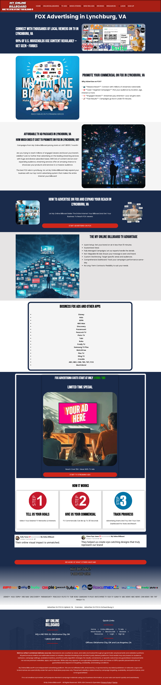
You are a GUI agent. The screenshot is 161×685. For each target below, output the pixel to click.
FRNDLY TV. (80, 600)
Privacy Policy (106, 682)
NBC (75, 362)
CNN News (145, 597)
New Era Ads (89, 6)
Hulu (13, 597)
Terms (115, 682)
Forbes (33, 46)
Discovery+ (35, 597)
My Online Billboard (17, 4)
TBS (83, 362)
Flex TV (110, 597)
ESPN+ (18, 597)
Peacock (57, 597)
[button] (17, 544)
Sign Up (131, 6)
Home (38, 6)
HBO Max (25, 597)
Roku (76, 597)
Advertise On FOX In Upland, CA (60, 607)
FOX (92, 362)
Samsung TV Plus (86, 597)
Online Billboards (51, 6)
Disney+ (7, 597)
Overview (79, 607)
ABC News (126, 597)
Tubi (71, 597)
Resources (111, 6)
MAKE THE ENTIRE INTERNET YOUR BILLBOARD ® (17, 9)
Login (123, 6)
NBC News (135, 597)
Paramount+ (46, 597)
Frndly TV (81, 344)
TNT (87, 362)
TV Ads (64, 6)
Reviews (100, 6)
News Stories (75, 6)
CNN (79, 362)
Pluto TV (65, 597)
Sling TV (117, 597)
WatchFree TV (101, 597)
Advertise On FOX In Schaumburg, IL (99, 607)
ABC (70, 362)
